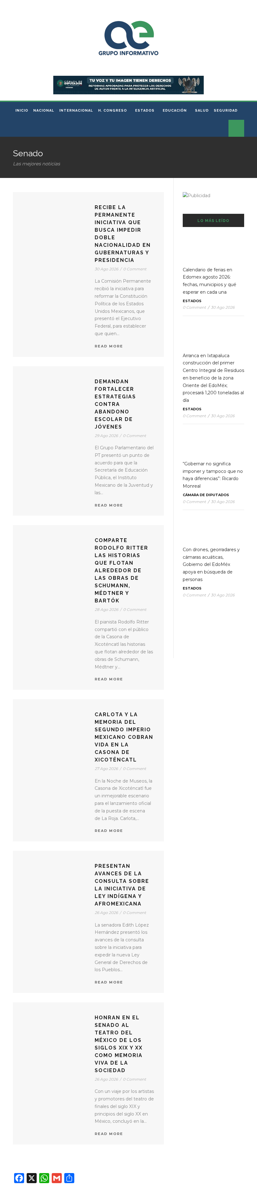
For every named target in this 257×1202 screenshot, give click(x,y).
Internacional (76, 110)
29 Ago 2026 (106, 435)
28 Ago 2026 (106, 609)
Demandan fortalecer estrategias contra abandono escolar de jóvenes (115, 404)
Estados (145, 110)
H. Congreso (112, 110)
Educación (175, 110)
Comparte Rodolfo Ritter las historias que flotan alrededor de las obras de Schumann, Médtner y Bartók (121, 570)
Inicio (21, 110)
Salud (202, 110)
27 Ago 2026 (106, 768)
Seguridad (226, 110)
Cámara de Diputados (206, 495)
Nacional (43, 110)
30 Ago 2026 (106, 269)
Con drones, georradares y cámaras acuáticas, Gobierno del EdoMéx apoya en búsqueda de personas (211, 564)
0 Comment (134, 269)
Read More (109, 346)
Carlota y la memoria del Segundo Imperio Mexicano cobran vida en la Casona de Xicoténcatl (124, 737)
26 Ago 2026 (106, 912)
